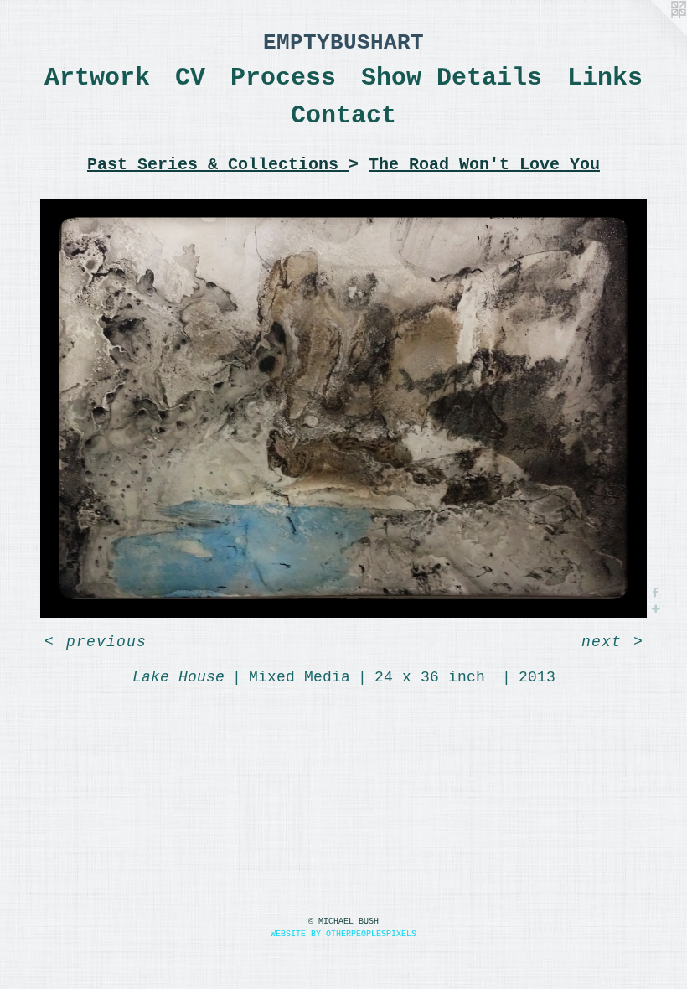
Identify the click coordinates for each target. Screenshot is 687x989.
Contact (343, 115)
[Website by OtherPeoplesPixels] (653, 33)
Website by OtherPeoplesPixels (343, 934)
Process (283, 78)
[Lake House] (343, 408)
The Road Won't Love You (484, 164)
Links (605, 78)
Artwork (97, 78)
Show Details (451, 78)
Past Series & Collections (218, 164)
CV (190, 78)
